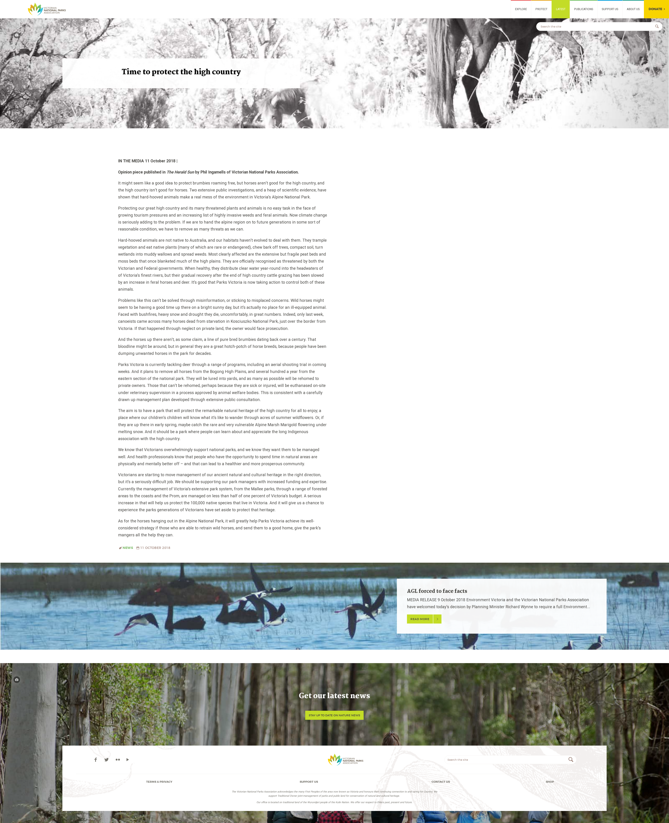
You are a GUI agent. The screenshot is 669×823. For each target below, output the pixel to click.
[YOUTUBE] (127, 760)
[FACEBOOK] (96, 760)
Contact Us (441, 782)
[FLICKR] (117, 760)
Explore (521, 9)
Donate (655, 9)
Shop (550, 782)
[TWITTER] (107, 760)
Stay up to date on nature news (334, 715)
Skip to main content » (22, 4)
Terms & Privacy (159, 782)
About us (633, 9)
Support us (610, 9)
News (128, 548)
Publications (583, 9)
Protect (541, 9)
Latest (561, 9)
